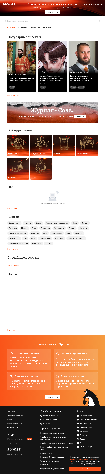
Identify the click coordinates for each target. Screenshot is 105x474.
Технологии (45, 228)
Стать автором (52, 12)
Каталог (11, 28)
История (47, 28)
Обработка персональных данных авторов (56, 443)
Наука (75, 223)
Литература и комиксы (18, 233)
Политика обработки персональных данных (54, 448)
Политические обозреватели (57, 223)
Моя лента (22, 28)
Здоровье (78, 233)
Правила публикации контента (52, 457)
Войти (9, 420)
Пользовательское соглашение (52, 433)
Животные (59, 238)
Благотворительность (76, 238)
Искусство (83, 228)
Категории (15, 216)
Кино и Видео (57, 233)
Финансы (27, 223)
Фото (45, 233)
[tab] (11, 28)
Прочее (48, 243)
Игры (33, 238)
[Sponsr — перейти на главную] (9, 4)
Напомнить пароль (14, 423)
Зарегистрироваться (15, 416)
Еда (25, 238)
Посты (12, 274)
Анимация (35, 233)
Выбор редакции (20, 129)
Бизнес (39, 223)
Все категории (14, 223)
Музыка (24, 228)
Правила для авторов (48, 453)
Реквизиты (44, 465)
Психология (36, 243)
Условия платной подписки (50, 461)
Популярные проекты (24, 36)
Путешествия (14, 238)
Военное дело (45, 238)
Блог (68, 233)
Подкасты (13, 228)
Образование (59, 228)
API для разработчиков (16, 443)
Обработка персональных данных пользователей (53, 438)
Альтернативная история (18, 243)
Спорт (34, 228)
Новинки (14, 186)
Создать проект (13, 427)
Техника (72, 228)
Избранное (35, 28)
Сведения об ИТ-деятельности (52, 469)
